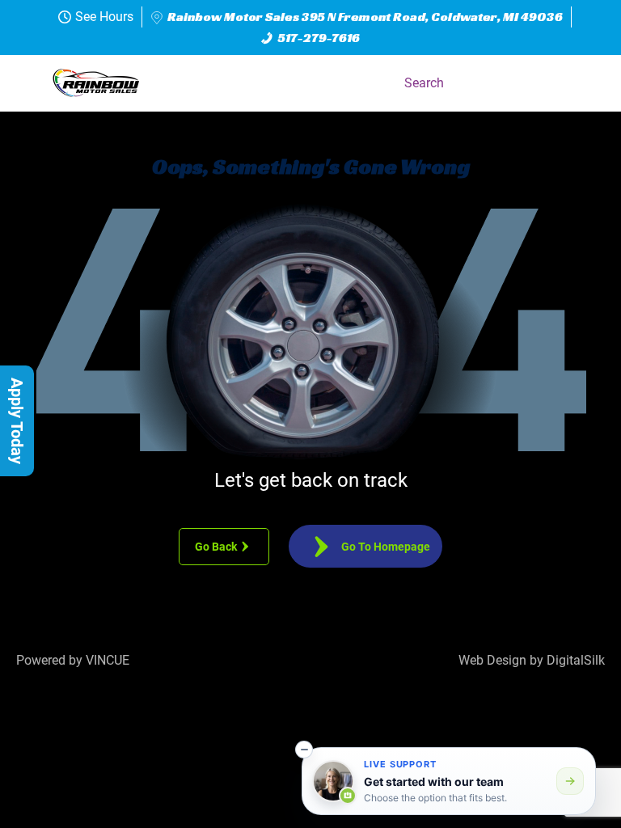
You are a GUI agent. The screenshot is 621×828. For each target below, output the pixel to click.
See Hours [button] (104, 16)
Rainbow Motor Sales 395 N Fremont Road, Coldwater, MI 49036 (365, 16)
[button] (584, 83)
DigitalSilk (576, 660)
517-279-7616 (319, 37)
